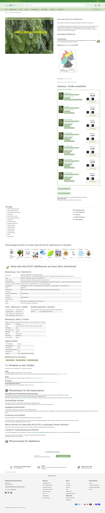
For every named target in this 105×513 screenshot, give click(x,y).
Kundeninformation (70, 497)
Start (6, 9)
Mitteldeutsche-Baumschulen (13, 507)
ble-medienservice (68, 78)
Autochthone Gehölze (47, 489)
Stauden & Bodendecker (94, 487)
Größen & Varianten (47, 487)
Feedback (90, 468)
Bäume (90, 483)
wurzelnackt (67, 98)
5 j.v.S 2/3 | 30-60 (68, 172)
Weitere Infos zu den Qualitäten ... (64, 89)
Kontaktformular (46, 483)
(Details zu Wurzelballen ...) (37, 378)
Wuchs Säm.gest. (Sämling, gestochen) (73, 99)
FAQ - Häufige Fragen (47, 485)
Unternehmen (61, 9)
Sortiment (52, 9)
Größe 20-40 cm (68, 137)
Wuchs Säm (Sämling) (69, 112)
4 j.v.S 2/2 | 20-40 (68, 133)
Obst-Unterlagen (46, 491)
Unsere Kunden (46, 497)
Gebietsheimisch (12, 9)
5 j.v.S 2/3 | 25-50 (68, 159)
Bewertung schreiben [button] (63, 456)
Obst (21, 9)
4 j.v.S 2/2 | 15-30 (68, 119)
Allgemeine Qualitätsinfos (64, 188)
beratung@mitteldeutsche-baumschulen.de (14, 486)
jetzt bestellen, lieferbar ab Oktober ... (71, 94)
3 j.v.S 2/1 (66, 106)
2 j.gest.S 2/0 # (67, 93)
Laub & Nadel (44, 9)
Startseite (6, 12)
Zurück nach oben (52, 475)
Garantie (68, 487)
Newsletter (68, 499)
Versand (98, 1)
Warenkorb (17, 1)
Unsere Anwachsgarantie (64, 193)
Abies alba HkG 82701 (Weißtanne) (15, 12)
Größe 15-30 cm (68, 124)
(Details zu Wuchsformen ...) (51, 382)
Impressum (68, 485)
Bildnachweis (46, 495)
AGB (67, 489)
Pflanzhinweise (73, 82)
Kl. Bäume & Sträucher (94, 485)
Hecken (90, 489)
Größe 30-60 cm (68, 177)
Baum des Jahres (68, 45)
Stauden (26, 9)
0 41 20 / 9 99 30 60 (11, 489)
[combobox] (54, 5)
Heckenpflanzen (34, 9)
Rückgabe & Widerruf (71, 493)
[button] (99, 5)
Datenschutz (69, 491)
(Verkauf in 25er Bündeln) (69, 96)
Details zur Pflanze (63, 82)
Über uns (45, 493)
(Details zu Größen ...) (63, 374)
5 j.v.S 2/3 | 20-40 (68, 146)
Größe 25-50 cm (68, 164)
